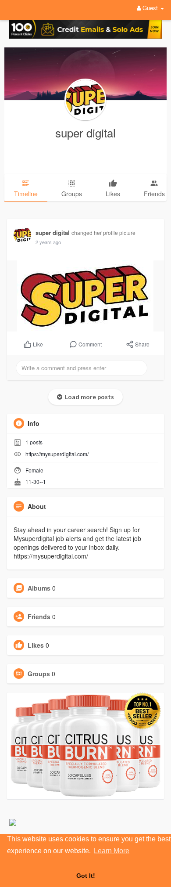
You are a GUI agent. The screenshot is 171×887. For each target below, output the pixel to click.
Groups (39, 673)
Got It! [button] (85, 875)
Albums (39, 587)
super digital (85, 132)
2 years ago (48, 241)
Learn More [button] (111, 851)
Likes (36, 645)
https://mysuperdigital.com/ (57, 454)
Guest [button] (150, 8)
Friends (39, 616)
